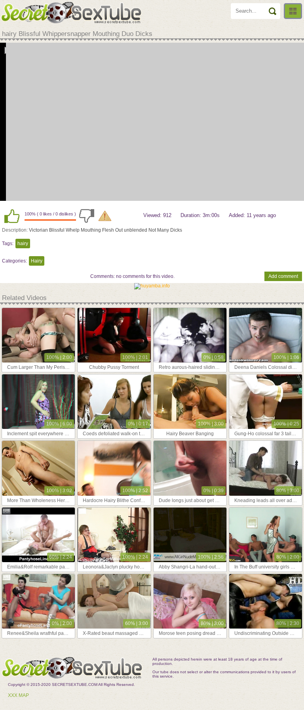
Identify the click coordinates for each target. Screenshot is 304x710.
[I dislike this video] (86, 215)
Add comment (283, 276)
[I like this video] (11, 215)
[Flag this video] (104, 215)
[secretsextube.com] (71, 12)
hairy (22, 243)
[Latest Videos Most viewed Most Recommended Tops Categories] (293, 11)
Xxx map (18, 695)
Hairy (36, 261)
